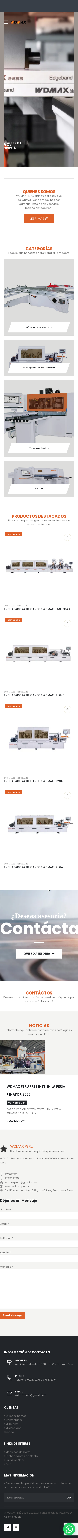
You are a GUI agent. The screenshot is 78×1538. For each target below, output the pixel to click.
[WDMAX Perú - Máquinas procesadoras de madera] (18, 22)
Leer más (67, 537)
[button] (69, 1529)
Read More (14, 1121)
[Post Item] (22, 1073)
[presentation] (12, 86)
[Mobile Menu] (7, 22)
